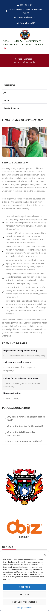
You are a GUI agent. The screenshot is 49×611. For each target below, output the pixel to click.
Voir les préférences (24, 601)
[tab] (24, 418)
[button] (45, 554)
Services (28, 59)
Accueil (18, 59)
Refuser (24, 594)
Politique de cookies (24, 607)
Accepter (24, 587)
